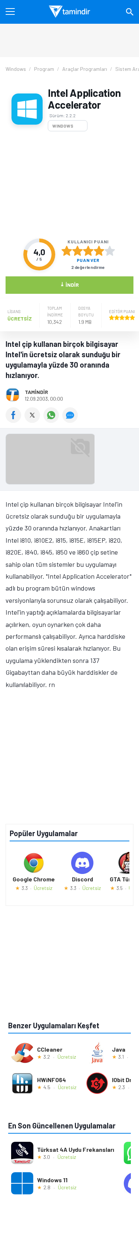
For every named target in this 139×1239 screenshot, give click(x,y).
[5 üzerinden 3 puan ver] (88, 251)
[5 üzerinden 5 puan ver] (110, 251)
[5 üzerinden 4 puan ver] (99, 251)
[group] (69, 461)
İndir (69, 284)
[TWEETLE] (33, 420)
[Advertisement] (69, 185)
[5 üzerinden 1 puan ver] (67, 251)
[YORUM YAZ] (71, 420)
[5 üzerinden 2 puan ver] (77, 251)
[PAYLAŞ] (15, 420)
